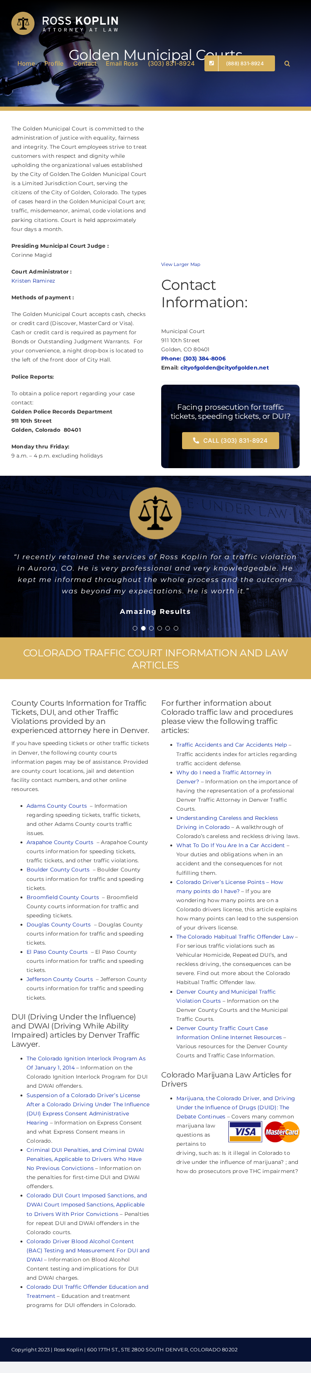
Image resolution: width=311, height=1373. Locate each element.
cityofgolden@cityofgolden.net (225, 367)
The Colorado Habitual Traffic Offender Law (235, 993)
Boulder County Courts (59, 926)
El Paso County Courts (58, 1008)
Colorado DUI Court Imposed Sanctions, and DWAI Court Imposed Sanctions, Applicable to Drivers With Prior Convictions (87, 1261)
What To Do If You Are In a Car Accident (231, 902)
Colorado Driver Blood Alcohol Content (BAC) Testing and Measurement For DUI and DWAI (88, 1307)
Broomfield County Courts (64, 954)
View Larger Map (180, 264)
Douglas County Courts (60, 981)
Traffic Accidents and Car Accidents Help (231, 801)
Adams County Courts (57, 862)
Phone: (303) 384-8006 (193, 358)
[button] (287, 63)
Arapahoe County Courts (61, 899)
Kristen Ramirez (33, 280)
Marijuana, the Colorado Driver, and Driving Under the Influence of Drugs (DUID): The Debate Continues (235, 1164)
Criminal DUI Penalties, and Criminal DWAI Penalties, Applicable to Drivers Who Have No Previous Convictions (85, 1215)
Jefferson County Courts (60, 1036)
